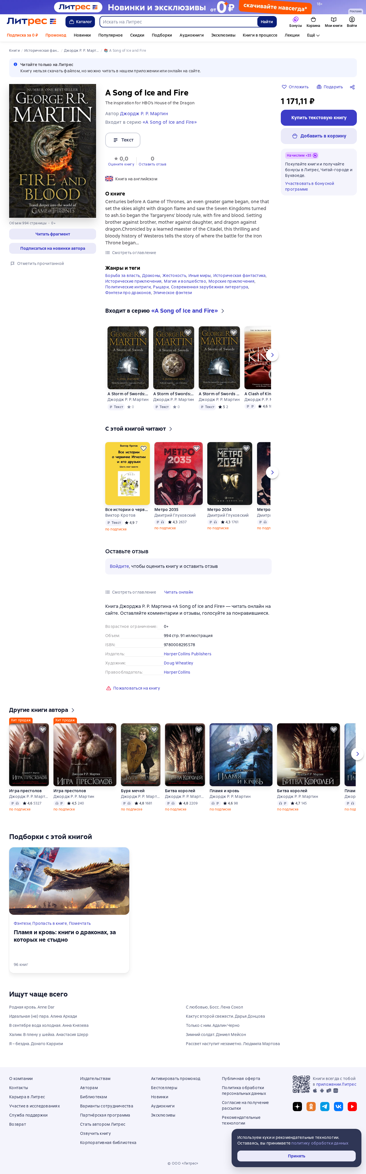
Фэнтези (22, 923)
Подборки (162, 35)
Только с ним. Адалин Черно (213, 1025)
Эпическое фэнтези (172, 292)
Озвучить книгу (95, 1133)
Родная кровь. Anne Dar (32, 1007)
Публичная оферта (241, 1078)
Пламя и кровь (224, 790)
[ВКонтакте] (338, 1106)
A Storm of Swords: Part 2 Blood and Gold (173, 393)
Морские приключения (231, 281)
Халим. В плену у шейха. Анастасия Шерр (48, 1034)
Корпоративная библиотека (108, 1142)
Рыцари (161, 286)
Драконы (151, 275)
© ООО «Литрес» (183, 1163)
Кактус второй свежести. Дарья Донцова (225, 1016)
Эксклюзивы (223, 35)
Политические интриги (128, 286)
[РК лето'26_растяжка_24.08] (183, 7)
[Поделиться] (353, 87)
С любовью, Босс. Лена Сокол (214, 1007)
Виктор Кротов (120, 515)
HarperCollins (177, 672)
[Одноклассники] (311, 1106)
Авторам (89, 1087)
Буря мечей (133, 790)
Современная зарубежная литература (209, 286)
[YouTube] (352, 1106)
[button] (52, 234)
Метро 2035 (166, 509)
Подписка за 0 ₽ (22, 35)
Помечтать (80, 923)
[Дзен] (297, 1106)
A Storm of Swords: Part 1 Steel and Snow (128, 393)
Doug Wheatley (178, 663)
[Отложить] (142, 333)
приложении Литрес (336, 1084)
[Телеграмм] (324, 1106)
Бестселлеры (164, 1087)
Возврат (17, 1124)
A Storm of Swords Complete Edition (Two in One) (219, 393)
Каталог (84, 21)
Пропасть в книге (49, 923)
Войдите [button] (119, 566)
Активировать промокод (175, 1078)
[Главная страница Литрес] (31, 21)
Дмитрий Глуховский (175, 515)
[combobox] (178, 22)
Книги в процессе (260, 35)
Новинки (82, 35)
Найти (267, 21)
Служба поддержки (28, 1115)
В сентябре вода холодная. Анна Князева (49, 1025)
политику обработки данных (319, 1143)
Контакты (18, 1087)
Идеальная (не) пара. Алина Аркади (43, 1016)
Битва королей (180, 790)
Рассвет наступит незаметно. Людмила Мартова (233, 1043)
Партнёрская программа (105, 1115)
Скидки (137, 35)
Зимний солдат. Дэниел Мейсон (216, 1034)
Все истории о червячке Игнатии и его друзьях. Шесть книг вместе (127, 509)
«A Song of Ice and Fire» (170, 122)
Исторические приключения (133, 281)
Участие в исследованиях (34, 1106)
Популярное (110, 35)
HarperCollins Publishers (187, 653)
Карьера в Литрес (27, 1096)
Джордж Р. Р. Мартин (128, 399)
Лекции (292, 35)
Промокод (55, 35)
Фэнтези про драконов (128, 292)
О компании (21, 1078)
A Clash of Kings (260, 393)
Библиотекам (93, 1096)
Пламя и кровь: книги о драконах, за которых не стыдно (65, 936)
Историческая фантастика (239, 275)
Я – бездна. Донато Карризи (36, 1043)
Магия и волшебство (185, 281)
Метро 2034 (219, 509)
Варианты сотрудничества (106, 1106)
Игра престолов (25, 790)
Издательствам (95, 1078)
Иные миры (199, 275)
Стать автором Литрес (102, 1124)
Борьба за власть (122, 275)
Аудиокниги (192, 35)
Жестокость (174, 275)
